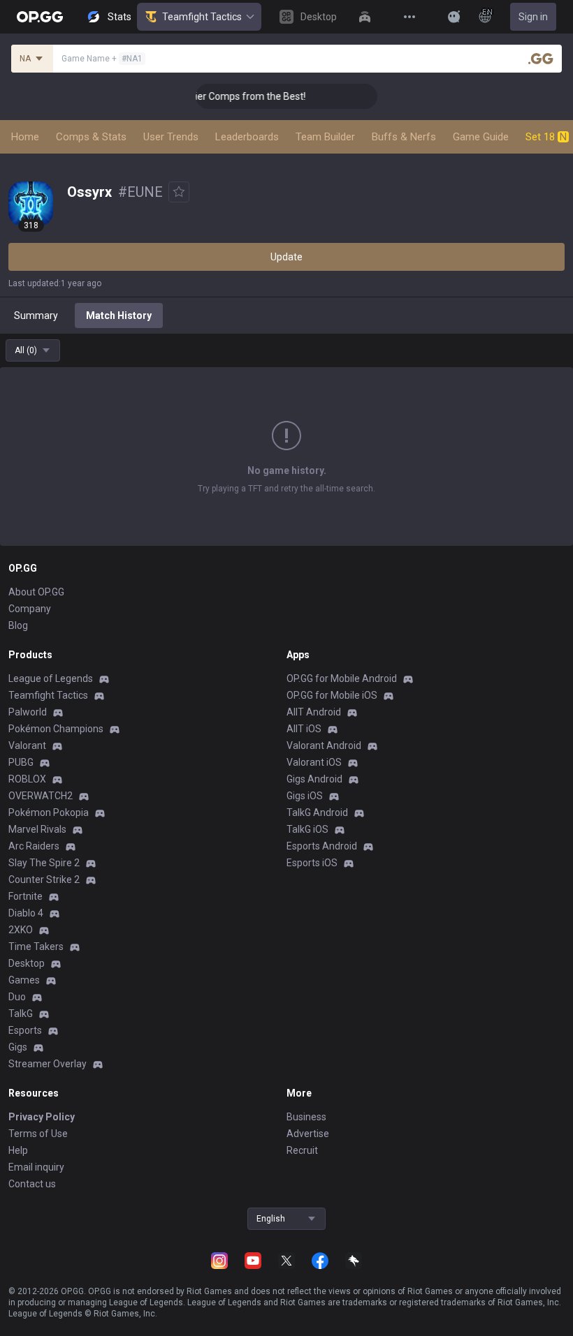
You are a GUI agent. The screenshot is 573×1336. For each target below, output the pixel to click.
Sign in (533, 16)
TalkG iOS (307, 829)
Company (29, 608)
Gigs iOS (304, 795)
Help (18, 1150)
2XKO (20, 929)
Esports (25, 1030)
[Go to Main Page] (40, 17)
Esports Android (321, 846)
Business (306, 1116)
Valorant (27, 745)
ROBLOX (27, 779)
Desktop (26, 963)
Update (286, 256)
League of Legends (50, 678)
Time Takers (36, 946)
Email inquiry (36, 1167)
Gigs (17, 1047)
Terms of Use (38, 1133)
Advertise (307, 1133)
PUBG (21, 762)
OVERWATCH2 (40, 795)
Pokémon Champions (55, 728)
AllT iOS (303, 728)
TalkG (20, 1013)
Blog (18, 625)
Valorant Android (323, 745)
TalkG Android (317, 812)
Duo (17, 996)
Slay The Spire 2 (44, 862)
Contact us (32, 1183)
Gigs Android (314, 779)
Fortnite (25, 896)
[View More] (409, 17)
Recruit (302, 1150)
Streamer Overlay (47, 1063)
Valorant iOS (314, 762)
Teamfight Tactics (202, 16)
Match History (119, 315)
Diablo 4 (25, 913)
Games (24, 980)
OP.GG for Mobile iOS (331, 695)
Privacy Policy (41, 1116)
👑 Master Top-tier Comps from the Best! (207, 96)
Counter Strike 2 (44, 879)
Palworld (27, 712)
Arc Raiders (33, 846)
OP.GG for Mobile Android (341, 678)
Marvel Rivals (37, 829)
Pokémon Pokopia (48, 812)
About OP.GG (36, 592)
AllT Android (313, 712)
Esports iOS (312, 862)
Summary (36, 315)
